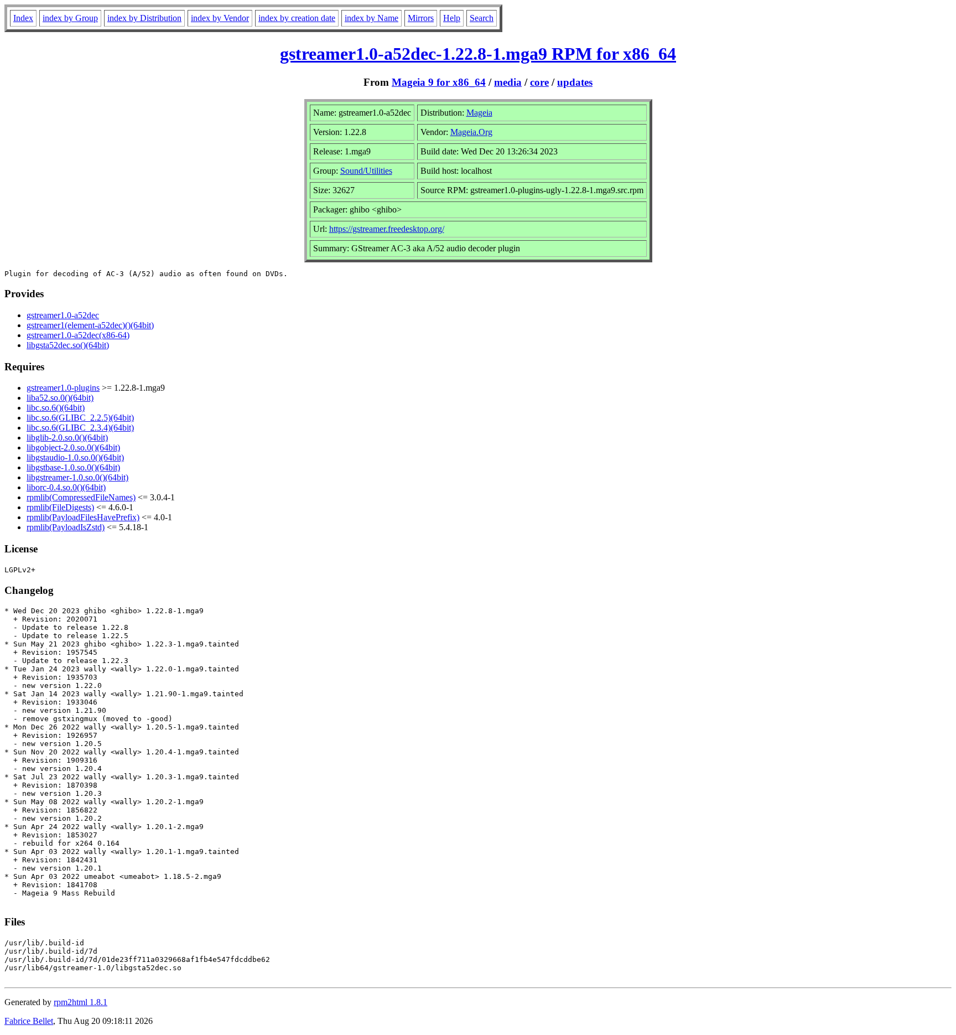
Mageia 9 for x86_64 (439, 82)
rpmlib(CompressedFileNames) (81, 497)
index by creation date (296, 18)
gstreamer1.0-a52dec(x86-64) (78, 335)
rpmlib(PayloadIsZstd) (66, 527)
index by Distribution (144, 18)
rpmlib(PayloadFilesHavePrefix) (83, 517)
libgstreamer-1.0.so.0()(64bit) (77, 477)
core (539, 82)
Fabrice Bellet (28, 1021)
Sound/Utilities (366, 170)
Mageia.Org (471, 132)
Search (481, 18)
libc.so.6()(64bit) (56, 407)
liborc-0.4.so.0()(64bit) (66, 487)
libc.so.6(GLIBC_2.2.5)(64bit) (80, 417)
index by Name (371, 18)
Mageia (479, 112)
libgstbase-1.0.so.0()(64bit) (73, 467)
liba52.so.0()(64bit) (60, 397)
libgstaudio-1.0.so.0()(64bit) (75, 457)
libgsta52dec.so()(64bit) (68, 345)
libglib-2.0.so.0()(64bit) (67, 437)
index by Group (70, 18)
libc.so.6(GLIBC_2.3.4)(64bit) (80, 427)
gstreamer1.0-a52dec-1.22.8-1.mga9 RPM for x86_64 (478, 54)
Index (23, 18)
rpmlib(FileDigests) (60, 507)
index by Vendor (220, 18)
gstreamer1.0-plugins (63, 387)
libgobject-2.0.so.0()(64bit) (73, 447)
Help (451, 18)
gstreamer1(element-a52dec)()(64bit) (90, 325)
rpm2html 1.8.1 (80, 1002)
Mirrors (421, 18)
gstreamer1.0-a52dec (63, 315)
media (508, 82)
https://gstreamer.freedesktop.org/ (386, 229)
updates (575, 82)
